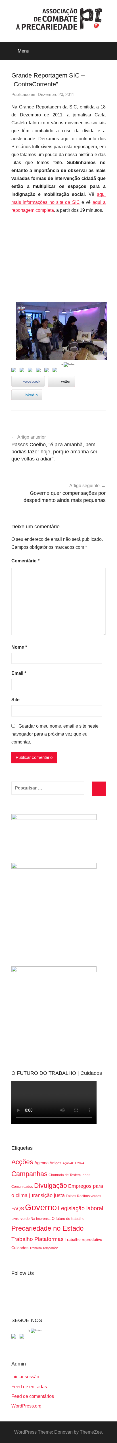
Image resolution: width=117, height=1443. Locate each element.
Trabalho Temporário (44, 1248)
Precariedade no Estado (47, 1228)
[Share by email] (56, 371)
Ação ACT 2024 (73, 1163)
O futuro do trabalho (68, 1218)
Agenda (41, 1162)
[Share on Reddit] (31, 371)
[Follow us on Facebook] (14, 1337)
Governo (41, 1207)
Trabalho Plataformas (37, 1239)
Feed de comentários (32, 1396)
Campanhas (29, 1174)
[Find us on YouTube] (23, 1337)
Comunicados (22, 1187)
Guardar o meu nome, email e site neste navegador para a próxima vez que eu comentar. (55, 734)
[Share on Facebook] (14, 371)
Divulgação (50, 1185)
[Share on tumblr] (47, 371)
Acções (22, 1162)
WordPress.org (26, 1406)
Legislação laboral (80, 1208)
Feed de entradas (29, 1386)
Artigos (55, 1163)
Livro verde (20, 1218)
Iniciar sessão (25, 1376)
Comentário (25, 560)
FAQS (17, 1208)
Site (15, 699)
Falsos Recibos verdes (83, 1196)
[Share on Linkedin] (39, 371)
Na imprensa (41, 1219)
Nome (19, 647)
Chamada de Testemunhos (69, 1175)
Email (18, 673)
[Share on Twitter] (23, 371)
